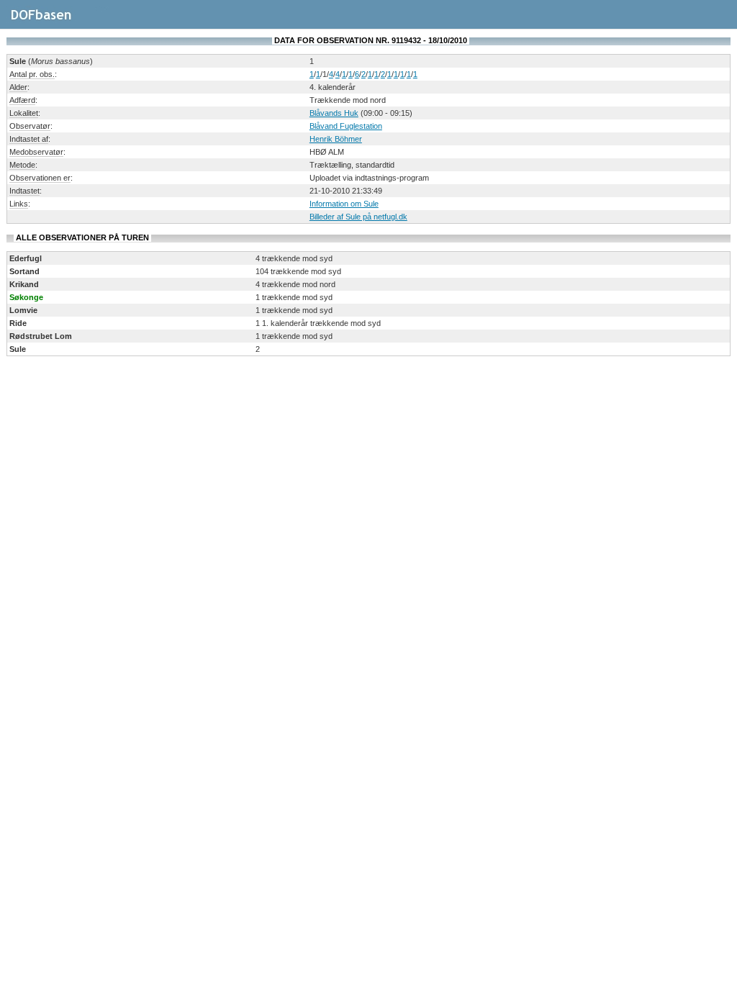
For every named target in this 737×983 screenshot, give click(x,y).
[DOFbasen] (57, 21)
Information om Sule (344, 203)
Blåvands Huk (333, 113)
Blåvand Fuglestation (345, 126)
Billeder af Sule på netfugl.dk (358, 216)
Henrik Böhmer (335, 139)
